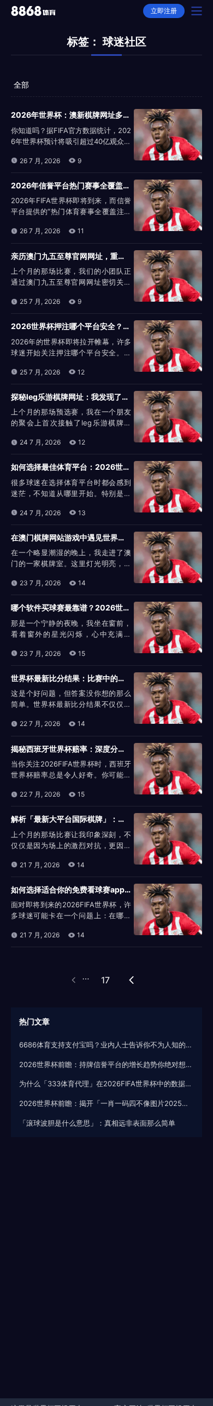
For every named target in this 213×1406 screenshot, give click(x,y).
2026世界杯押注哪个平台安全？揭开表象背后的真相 (101, 326)
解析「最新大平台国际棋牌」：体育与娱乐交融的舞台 (102, 818)
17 (105, 980)
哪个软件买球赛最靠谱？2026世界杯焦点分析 (90, 607)
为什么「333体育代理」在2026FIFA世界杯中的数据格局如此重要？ (106, 1083)
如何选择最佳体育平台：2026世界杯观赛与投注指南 (101, 466)
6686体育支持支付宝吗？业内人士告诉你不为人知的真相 (106, 1044)
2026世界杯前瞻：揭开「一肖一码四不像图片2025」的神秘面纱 (106, 1103)
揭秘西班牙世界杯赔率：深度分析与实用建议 (87, 748)
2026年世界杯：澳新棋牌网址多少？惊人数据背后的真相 (109, 114)
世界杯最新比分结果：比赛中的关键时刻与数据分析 (99, 678)
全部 (21, 84)
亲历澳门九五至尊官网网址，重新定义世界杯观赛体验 (102, 256)
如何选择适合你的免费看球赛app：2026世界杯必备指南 (108, 889)
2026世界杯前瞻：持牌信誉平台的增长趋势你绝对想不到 (106, 1064)
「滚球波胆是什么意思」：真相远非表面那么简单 (97, 1123)
